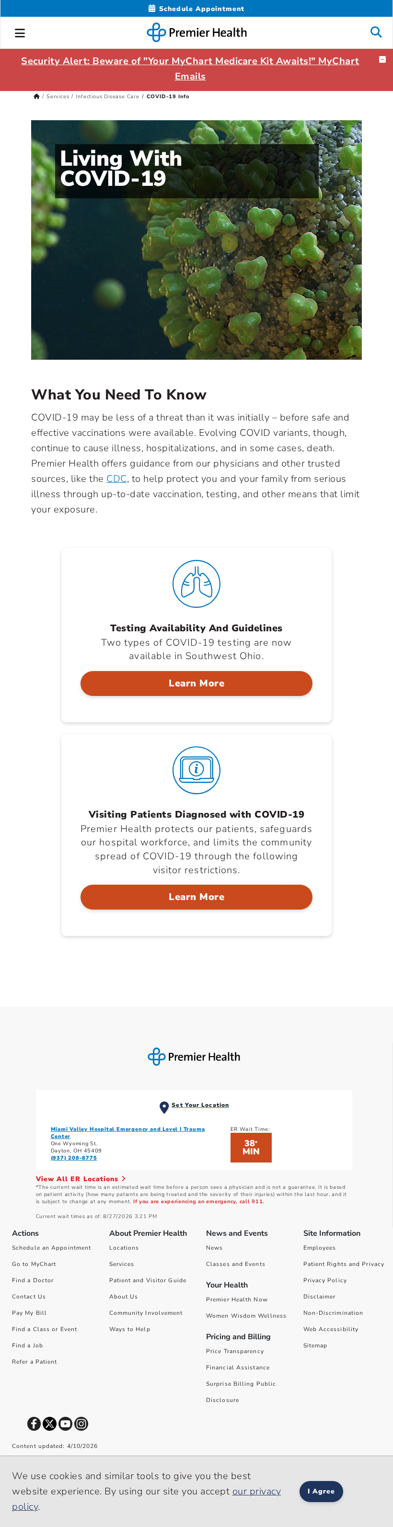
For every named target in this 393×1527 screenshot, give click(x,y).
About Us (124, 1296)
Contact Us (29, 1296)
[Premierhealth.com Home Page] (37, 96)
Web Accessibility (331, 1329)
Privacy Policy (325, 1280)
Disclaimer (319, 1296)
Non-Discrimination (333, 1313)
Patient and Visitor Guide (148, 1280)
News (214, 1248)
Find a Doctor (33, 1280)
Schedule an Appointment (51, 1248)
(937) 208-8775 (74, 1158)
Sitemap (315, 1345)
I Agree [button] (321, 1491)
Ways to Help (129, 1329)
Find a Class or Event (44, 1329)
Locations (124, 1248)
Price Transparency (235, 1351)
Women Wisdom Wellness (246, 1316)
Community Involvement (146, 1313)
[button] (20, 32)
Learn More (196, 683)
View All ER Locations (78, 1179)
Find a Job (27, 1345)
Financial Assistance (238, 1367)
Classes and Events (236, 1264)
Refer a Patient (35, 1362)
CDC (116, 478)
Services (57, 96)
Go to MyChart (34, 1264)
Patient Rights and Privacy (344, 1264)
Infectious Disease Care (107, 96)
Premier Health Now (237, 1299)
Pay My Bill (29, 1313)
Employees (319, 1248)
